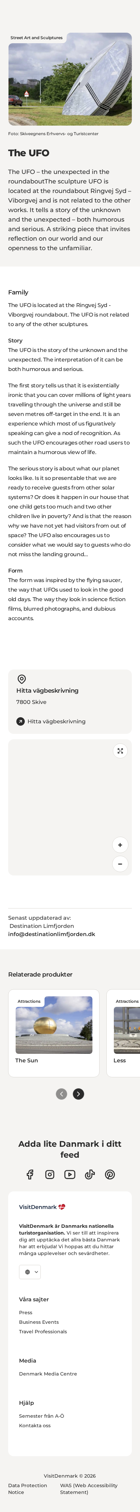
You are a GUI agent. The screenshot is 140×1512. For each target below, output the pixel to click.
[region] (70, 807)
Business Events (39, 1322)
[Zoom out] (120, 864)
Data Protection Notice (27, 1488)
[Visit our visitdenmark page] (70, 1174)
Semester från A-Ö (41, 1416)
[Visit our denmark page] (30, 1174)
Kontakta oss (35, 1425)
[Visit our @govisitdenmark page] (90, 1174)
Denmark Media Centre (48, 1374)
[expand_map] (120, 750)
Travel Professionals (43, 1332)
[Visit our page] (50, 1174)
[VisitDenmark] (42, 1207)
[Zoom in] (120, 845)
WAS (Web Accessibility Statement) (89, 1488)
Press (25, 1312)
